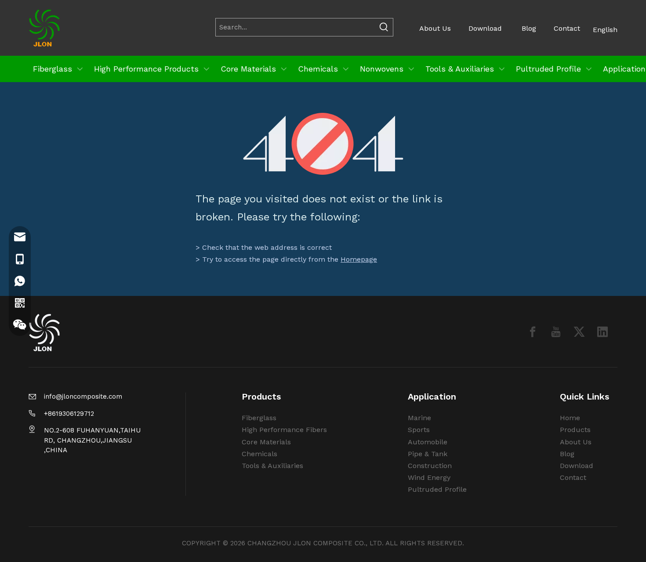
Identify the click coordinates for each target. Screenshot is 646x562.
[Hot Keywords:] (384, 27)
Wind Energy (429, 477)
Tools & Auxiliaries (272, 465)
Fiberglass (259, 418)
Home (570, 418)
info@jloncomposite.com (83, 396)
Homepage (359, 259)
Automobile (427, 442)
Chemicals (259, 454)
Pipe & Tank (427, 454)
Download (485, 28)
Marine (419, 418)
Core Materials (266, 442)
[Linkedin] (602, 331)
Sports (419, 429)
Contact (567, 28)
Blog (529, 28)
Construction (430, 465)
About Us (435, 28)
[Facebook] (532, 331)
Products (575, 429)
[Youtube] (556, 331)
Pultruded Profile (437, 489)
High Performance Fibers (284, 429)
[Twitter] (579, 331)
